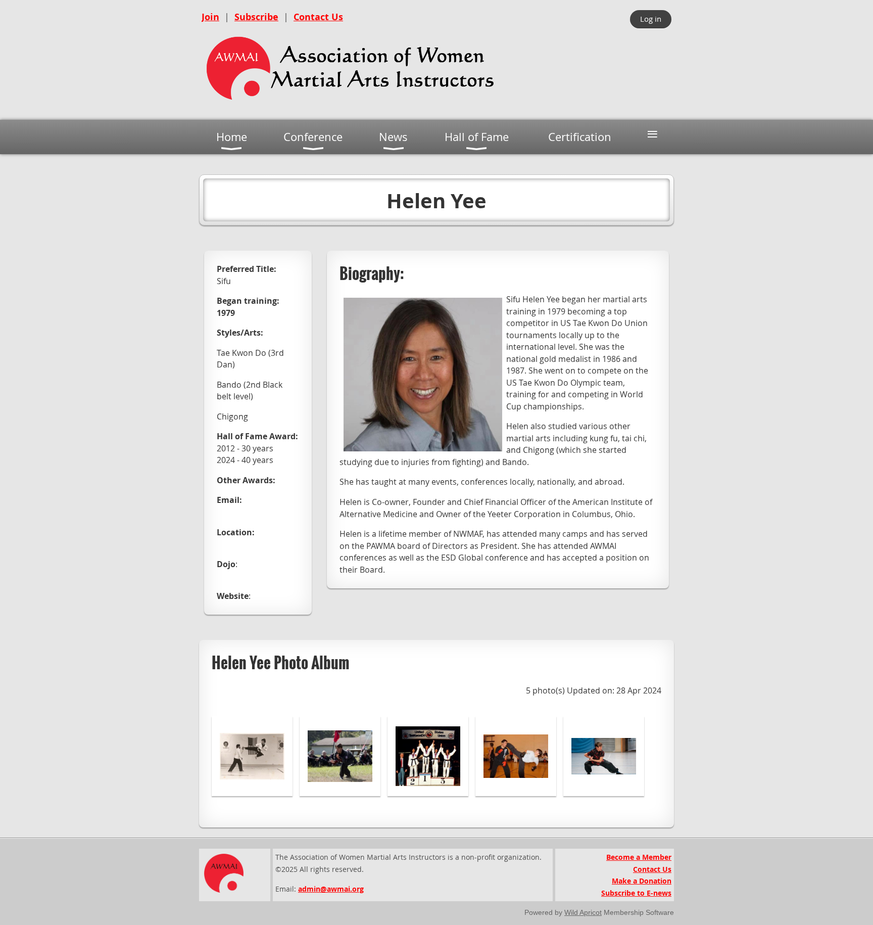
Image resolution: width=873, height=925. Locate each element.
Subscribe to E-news (636, 893)
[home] (350, 103)
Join (210, 17)
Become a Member (638, 857)
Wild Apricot (583, 912)
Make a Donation (641, 881)
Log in (650, 19)
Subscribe (256, 17)
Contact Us (318, 17)
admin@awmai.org (331, 889)
